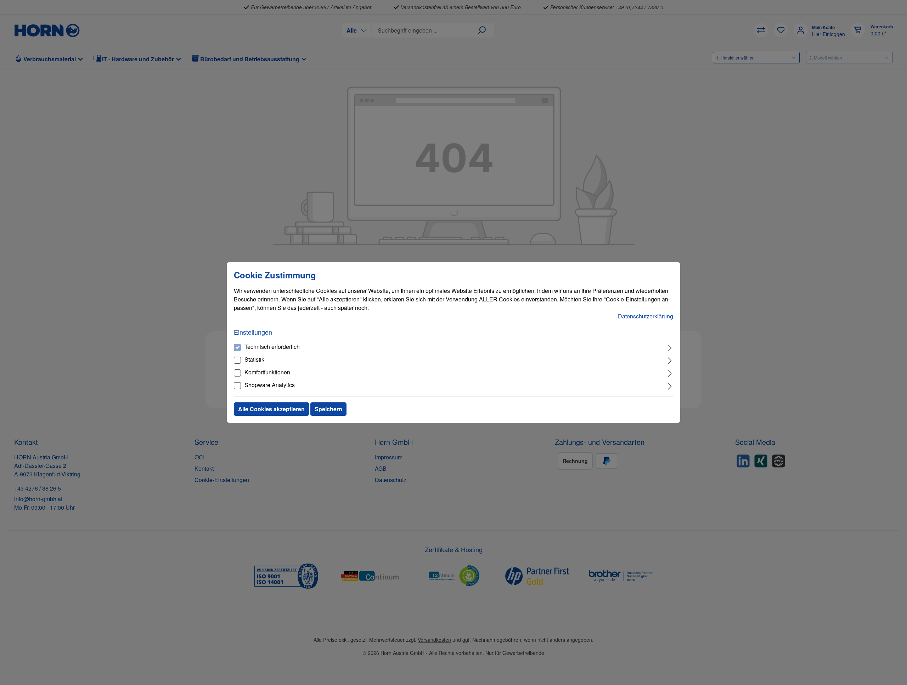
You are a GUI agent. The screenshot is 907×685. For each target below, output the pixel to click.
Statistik (254, 359)
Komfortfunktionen (267, 372)
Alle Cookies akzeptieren (271, 409)
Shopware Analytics (269, 385)
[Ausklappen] (669, 347)
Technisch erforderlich (272, 346)
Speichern (328, 409)
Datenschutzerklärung (645, 316)
